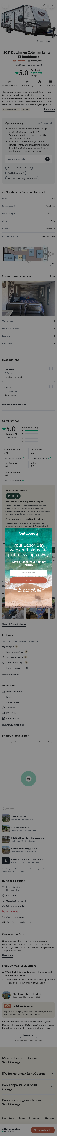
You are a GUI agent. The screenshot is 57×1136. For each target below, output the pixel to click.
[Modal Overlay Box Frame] (28, 568)
